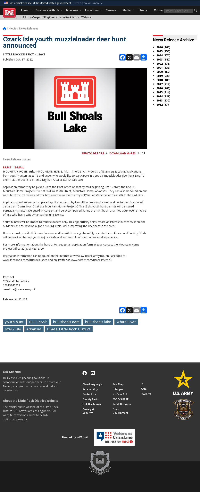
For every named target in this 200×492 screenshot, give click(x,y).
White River (126, 321)
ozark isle (13, 329)
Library (143, 10)
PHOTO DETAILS (93, 153)
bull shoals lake (98, 321)
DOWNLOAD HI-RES (122, 153)
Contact (159, 10)
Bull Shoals (38, 321)
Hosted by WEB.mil (75, 437)
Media (127, 10)
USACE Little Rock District (69, 329)
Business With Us (48, 10)
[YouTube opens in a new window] (93, 373)
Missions (72, 10)
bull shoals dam (66, 321)
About (25, 10)
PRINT (7, 167)
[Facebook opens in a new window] (84, 373)
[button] (88, 3)
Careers (111, 10)
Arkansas (34, 329)
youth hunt (14, 321)
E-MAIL (19, 167)
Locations (92, 10)
